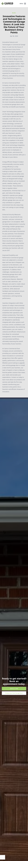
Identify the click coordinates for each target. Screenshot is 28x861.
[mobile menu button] (25, 3)
